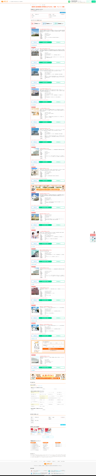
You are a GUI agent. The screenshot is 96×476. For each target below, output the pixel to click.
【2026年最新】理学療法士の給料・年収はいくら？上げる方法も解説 (34, 432)
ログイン (89, 1)
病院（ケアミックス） (43, 394)
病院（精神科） (59, 394)
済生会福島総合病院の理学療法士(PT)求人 (46, 29)
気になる (35, 42)
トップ (32, 461)
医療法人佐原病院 (34, 264)
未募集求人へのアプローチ (46, 447)
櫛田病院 (33, 183)
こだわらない (60, 346)
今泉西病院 (33, 370)
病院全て (32, 392)
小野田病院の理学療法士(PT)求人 (45, 193)
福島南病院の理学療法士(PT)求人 (45, 213)
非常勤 (53, 346)
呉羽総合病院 (33, 85)
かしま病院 (33, 246)
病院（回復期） (59, 392)
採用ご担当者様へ (63, 461)
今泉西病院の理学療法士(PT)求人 (45, 356)
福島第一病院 (33, 65)
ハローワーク (40, 461)
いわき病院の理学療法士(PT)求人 (45, 108)
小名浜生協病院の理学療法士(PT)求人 (45, 88)
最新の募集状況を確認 (45, 207)
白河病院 (33, 284)
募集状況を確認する (45, 42)
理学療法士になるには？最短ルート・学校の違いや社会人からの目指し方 (41, 432)
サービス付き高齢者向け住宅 (34, 402)
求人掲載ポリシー (54, 461)
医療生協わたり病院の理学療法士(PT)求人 (46, 306)
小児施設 (41, 404)
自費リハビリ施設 (42, 406)
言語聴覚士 (44, 409)
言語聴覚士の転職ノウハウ (58, 446)
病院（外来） (50, 394)
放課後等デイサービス (60, 404)
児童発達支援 (50, 404)
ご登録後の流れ (45, 446)
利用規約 (44, 461)
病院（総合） (41, 392)
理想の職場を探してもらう (53, 348)
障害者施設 (32, 406)
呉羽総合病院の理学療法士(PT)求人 (45, 68)
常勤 (46, 346)
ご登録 (94, 1)
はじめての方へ (35, 461)
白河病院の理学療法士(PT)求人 (44, 148)
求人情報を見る (58, 42)
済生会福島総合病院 (34, 45)
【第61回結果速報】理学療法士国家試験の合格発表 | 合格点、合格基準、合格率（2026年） (48, 432)
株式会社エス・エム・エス (40, 470)
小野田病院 (33, 210)
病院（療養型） (33, 394)
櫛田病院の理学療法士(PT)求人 (44, 168)
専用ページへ (92, 238)
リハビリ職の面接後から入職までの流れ (35, 446)
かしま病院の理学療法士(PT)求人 (45, 231)
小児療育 (32, 404)
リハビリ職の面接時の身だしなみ (34, 447)
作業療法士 (32, 409)
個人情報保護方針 (49, 461)
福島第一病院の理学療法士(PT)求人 (45, 48)
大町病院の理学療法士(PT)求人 (44, 287)
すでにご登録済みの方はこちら (53, 350)
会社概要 (59, 461)
